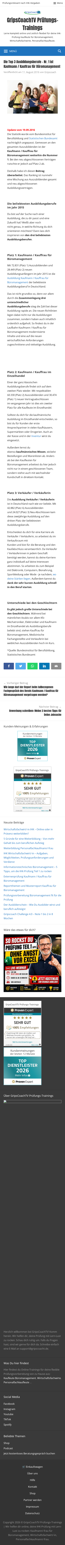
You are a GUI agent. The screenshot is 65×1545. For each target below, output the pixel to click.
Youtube (8, 1414)
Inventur (36, 436)
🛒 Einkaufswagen (32, 1466)
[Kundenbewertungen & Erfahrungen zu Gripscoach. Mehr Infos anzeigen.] (32, 811)
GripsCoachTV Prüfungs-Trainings (32, 24)
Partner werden (33, 1500)
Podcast (8, 1448)
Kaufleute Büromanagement (20, 1378)
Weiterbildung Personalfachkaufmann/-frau (28, 848)
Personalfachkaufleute (16, 1382)
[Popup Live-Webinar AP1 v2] (32, 991)
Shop (7, 1443)
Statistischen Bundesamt (43, 138)
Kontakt (32, 1486)
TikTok (7, 1419)
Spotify (7, 1424)
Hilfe (32, 1480)
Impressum (32, 1506)
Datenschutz (32, 1513)
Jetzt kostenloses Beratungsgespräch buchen (29, 1453)
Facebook (9, 1403)
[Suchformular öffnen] (59, 50)
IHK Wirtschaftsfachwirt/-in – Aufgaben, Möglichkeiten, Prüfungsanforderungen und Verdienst (29, 858)
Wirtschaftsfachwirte (49, 1378)
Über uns (32, 1473)
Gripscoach (50, 72)
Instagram (9, 1409)
